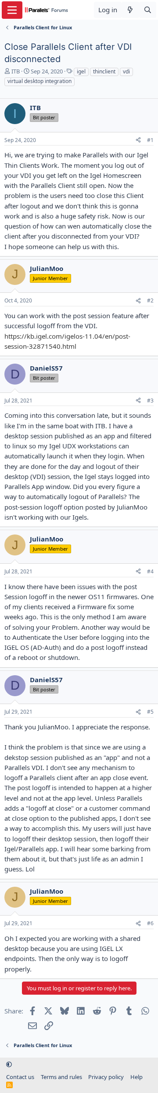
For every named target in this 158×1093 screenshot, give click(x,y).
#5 (150, 711)
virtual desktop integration (39, 81)
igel (81, 71)
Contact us (20, 1077)
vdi (126, 71)
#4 (150, 571)
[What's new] (130, 10)
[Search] (147, 10)
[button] (9, 1064)
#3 (150, 400)
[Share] (138, 140)
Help (136, 1077)
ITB (15, 71)
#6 (150, 923)
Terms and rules (61, 1077)
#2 (150, 300)
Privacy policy (106, 1077)
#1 (150, 140)
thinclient (104, 71)
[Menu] (12, 10)
